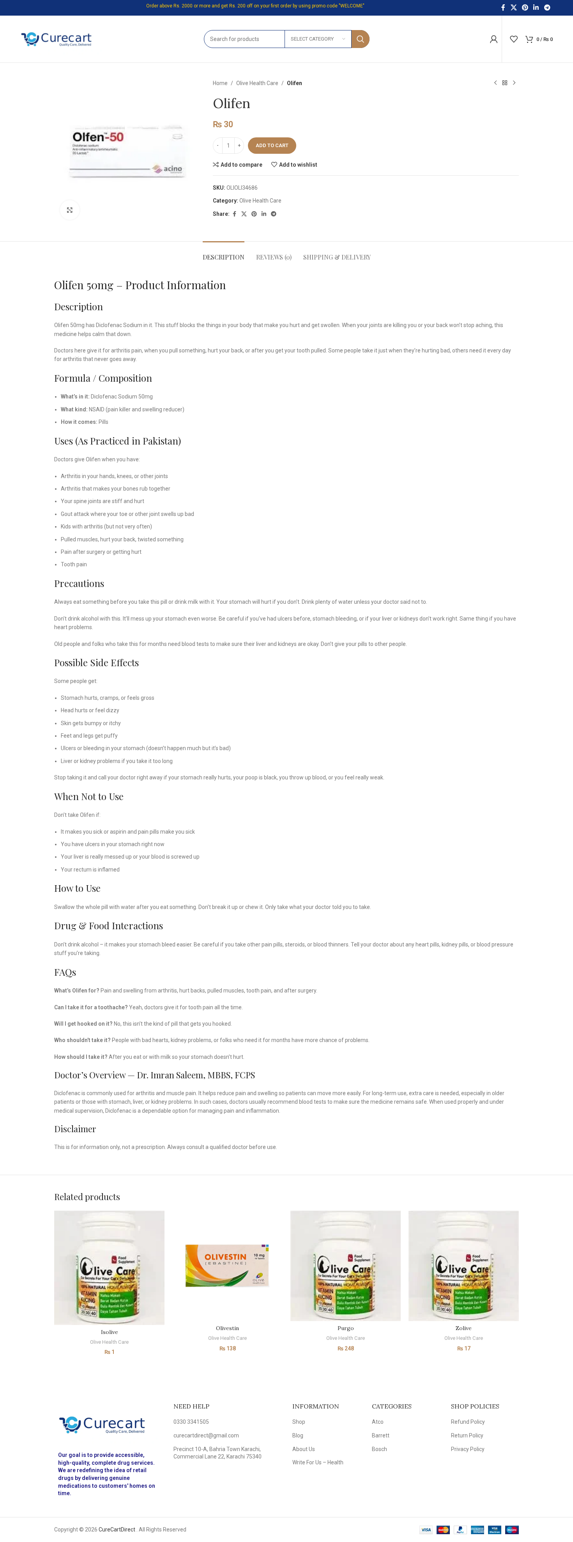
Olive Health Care (257, 83)
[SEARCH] (361, 39)
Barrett (380, 1435)
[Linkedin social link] (536, 8)
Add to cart (272, 145)
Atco (378, 1422)
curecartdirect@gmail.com (206, 1435)
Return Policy (467, 1435)
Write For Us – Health (317, 1462)
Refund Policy (468, 1422)
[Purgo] (345, 1266)
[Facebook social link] (503, 8)
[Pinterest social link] (525, 8)
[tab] (223, 253)
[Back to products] (504, 83)
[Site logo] (61, 39)
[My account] (494, 39)
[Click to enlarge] (70, 210)
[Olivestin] (227, 1266)
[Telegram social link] (547, 8)
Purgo (346, 1328)
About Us (303, 1449)
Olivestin (227, 1328)
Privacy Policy (468, 1449)
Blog (297, 1435)
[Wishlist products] (514, 39)
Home (220, 83)
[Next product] (514, 83)
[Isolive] (109, 1268)
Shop (298, 1422)
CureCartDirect (117, 1529)
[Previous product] (495, 83)
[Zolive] (464, 1266)
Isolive (109, 1332)
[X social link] (513, 8)
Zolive (464, 1328)
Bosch (379, 1449)
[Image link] (108, 1424)
